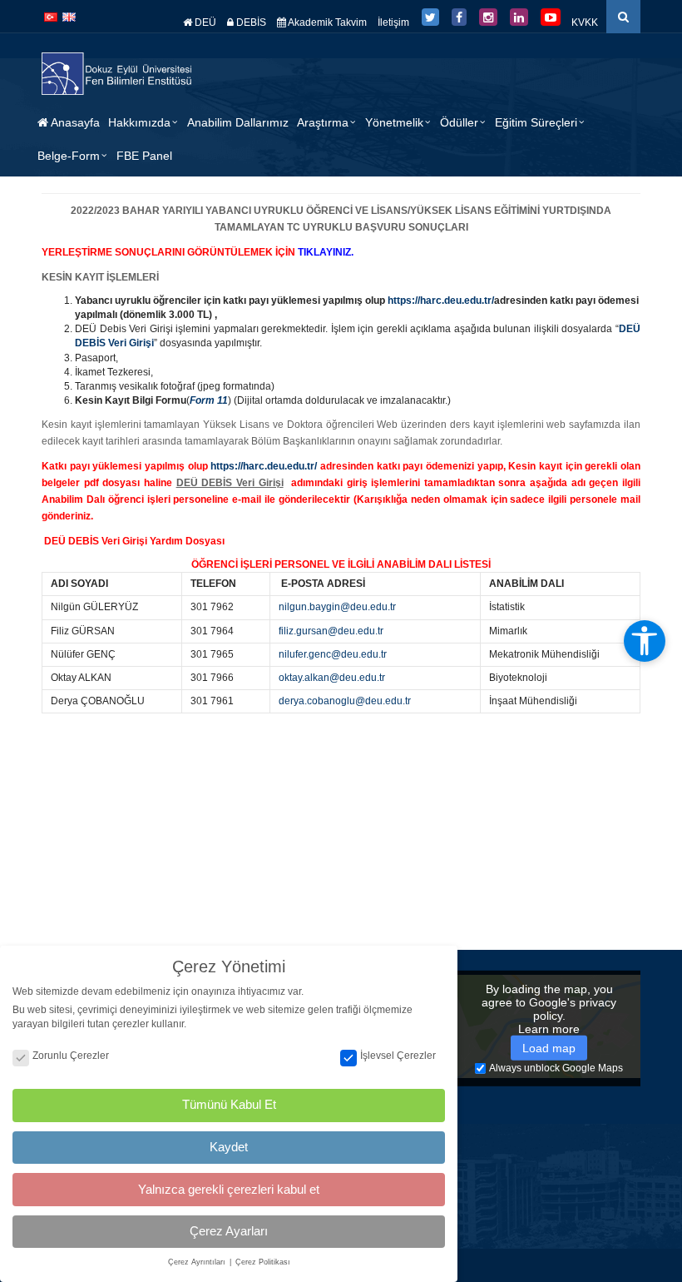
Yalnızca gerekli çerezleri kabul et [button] (228, 1189)
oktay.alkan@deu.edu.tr (332, 677)
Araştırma (322, 122)
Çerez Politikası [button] (262, 1262)
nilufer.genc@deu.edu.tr (333, 654)
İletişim (393, 22)
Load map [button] (549, 1048)
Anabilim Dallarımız (238, 122)
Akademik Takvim (326, 22)
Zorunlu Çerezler (70, 1055)
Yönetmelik (394, 122)
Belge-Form (68, 155)
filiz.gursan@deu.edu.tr (331, 631)
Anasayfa (74, 122)
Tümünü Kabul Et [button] (229, 1104)
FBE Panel (144, 155)
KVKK (584, 22)
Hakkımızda (139, 122)
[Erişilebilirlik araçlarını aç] (644, 641)
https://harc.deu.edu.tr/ (263, 466)
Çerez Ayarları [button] (229, 1231)
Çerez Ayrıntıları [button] (198, 1262)
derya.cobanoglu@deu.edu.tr (345, 701)
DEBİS (250, 22)
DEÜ (204, 22)
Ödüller (459, 122)
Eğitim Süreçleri (536, 122)
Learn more (549, 1029)
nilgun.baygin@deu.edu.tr (337, 607)
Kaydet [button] (229, 1147)
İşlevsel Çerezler (398, 1055)
